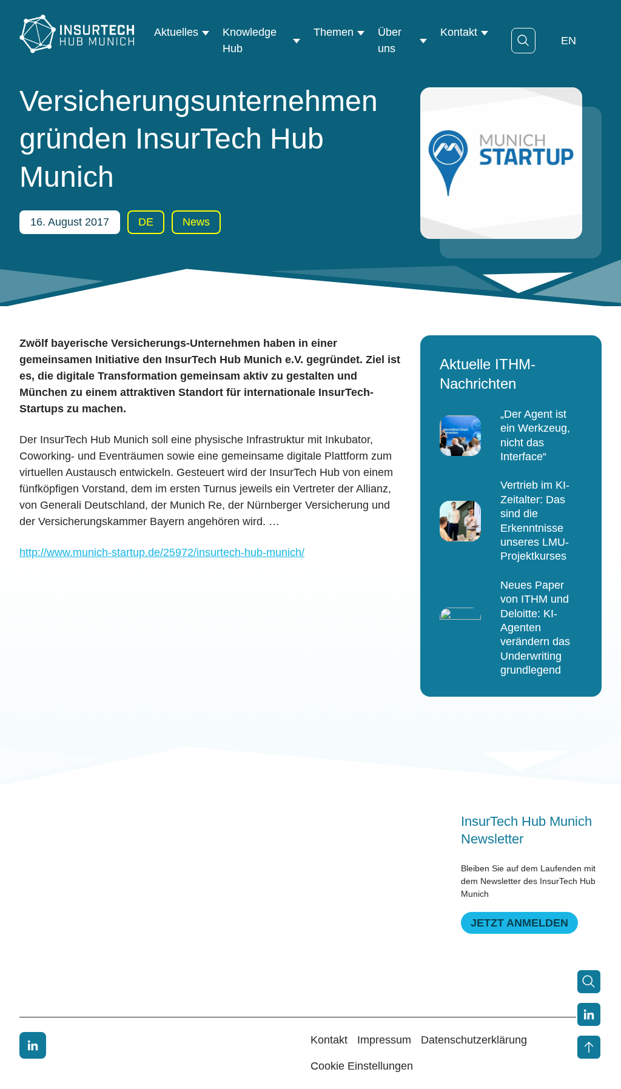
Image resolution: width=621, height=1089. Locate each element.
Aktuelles (176, 32)
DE (145, 222)
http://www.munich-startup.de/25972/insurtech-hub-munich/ (161, 552)
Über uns (389, 40)
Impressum (384, 1040)
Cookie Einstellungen (361, 1066)
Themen (334, 32)
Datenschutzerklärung (474, 1040)
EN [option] (568, 41)
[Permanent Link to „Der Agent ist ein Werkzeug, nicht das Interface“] (460, 436)
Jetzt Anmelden (519, 923)
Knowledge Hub (250, 40)
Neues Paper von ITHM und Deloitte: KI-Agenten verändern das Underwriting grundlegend (535, 627)
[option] (568, 40)
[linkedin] (32, 1045)
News (196, 222)
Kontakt (458, 32)
